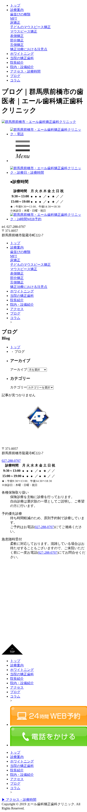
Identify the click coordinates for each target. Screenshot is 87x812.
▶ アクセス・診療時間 (19, 799)
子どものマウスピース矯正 (30, 27)
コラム (15, 80)
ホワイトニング (22, 53)
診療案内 (17, 10)
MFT (13, 18)
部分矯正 (17, 40)
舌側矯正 (17, 45)
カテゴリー (18, 387)
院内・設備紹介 (22, 67)
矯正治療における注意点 (28, 49)
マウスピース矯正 (23, 31)
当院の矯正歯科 (22, 58)
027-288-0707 (11, 460)
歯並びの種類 (20, 14)
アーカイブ (18, 369)
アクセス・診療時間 (25, 71)
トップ (15, 5)
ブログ (15, 76)
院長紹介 (17, 62)
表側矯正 (17, 36)
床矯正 (15, 22)
